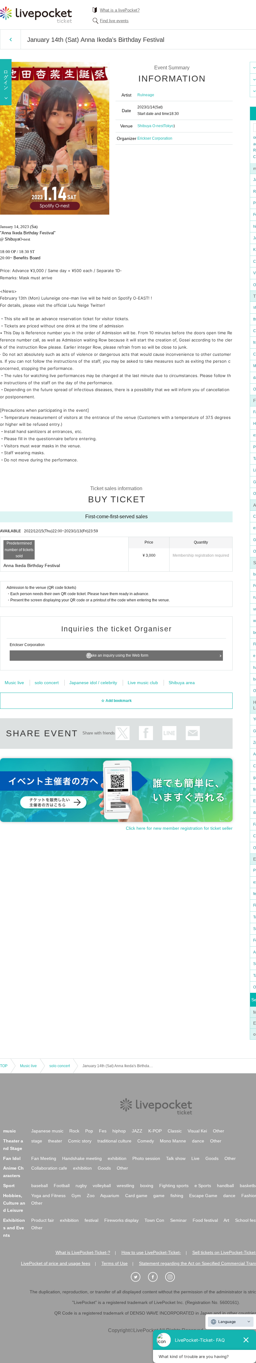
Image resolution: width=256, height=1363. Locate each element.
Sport (9, 1185)
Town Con (154, 1220)
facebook (146, 733)
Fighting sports (174, 1185)
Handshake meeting (82, 1158)
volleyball (102, 1185)
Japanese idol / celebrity (93, 682)
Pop (89, 1130)
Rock (74, 1130)
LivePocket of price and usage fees (55, 1263)
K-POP (155, 1130)
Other (218, 1130)
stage (36, 1140)
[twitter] (139, 1277)
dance (198, 1140)
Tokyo (169, 126)
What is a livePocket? (120, 10)
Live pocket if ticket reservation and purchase (36, 14)
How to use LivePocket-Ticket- (151, 1252)
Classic (175, 1130)
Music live (14, 682)
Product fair (42, 1220)
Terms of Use (114, 1263)
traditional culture (114, 1140)
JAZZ (137, 1130)
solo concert (47, 682)
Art (226, 1220)
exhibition (117, 1158)
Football (62, 1185)
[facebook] (156, 1277)
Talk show (175, 1158)
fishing (176, 1195)
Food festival (205, 1220)
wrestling (125, 1185)
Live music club (143, 682)
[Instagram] (173, 1277)
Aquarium (109, 1195)
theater (55, 1140)
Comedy (145, 1140)
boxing (146, 1185)
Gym (76, 1195)
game (159, 1195)
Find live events (114, 20)
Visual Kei (197, 1130)
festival (91, 1220)
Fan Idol (12, 1158)
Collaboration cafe (49, 1168)
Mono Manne (173, 1140)
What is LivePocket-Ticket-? (83, 1252)
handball (225, 1185)
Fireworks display (121, 1220)
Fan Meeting (43, 1158)
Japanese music (47, 1130)
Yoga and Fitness (48, 1195)
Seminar (178, 1220)
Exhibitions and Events (14, 1228)
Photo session (146, 1158)
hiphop (119, 1130)
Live (195, 1158)
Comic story (79, 1140)
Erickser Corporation (154, 138)
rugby (81, 1185)
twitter (123, 733)
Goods (212, 1158)
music (9, 1130)
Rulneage (145, 95)
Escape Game (203, 1195)
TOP (3, 1066)
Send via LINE (169, 733)
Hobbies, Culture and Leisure (14, 1203)
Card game (136, 1195)
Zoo (91, 1195)
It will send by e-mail (193, 733)
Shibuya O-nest (150, 126)
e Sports (202, 1185)
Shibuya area (182, 682)
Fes (102, 1130)
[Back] (10, 39)
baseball (39, 1185)
